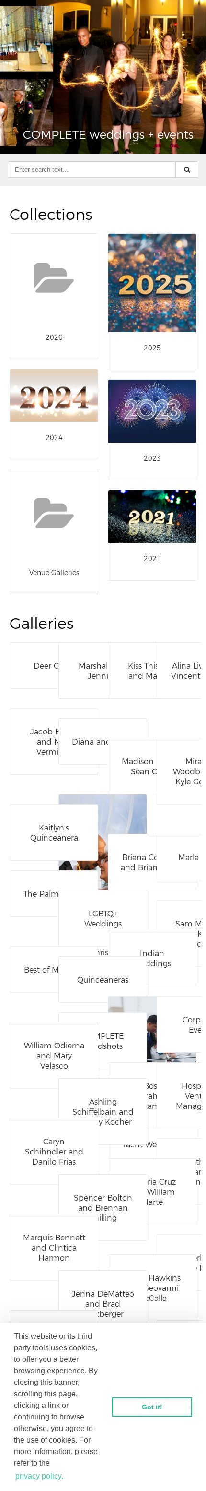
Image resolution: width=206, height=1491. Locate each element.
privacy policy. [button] (39, 1476)
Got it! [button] (152, 1407)
